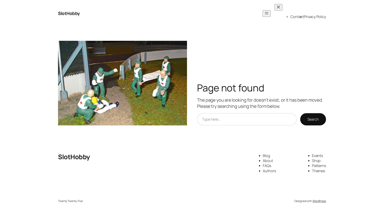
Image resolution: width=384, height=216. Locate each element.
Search (313, 119)
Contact (297, 16)
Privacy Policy (315, 16)
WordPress (319, 201)
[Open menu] (267, 13)
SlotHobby (69, 13)
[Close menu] (278, 7)
